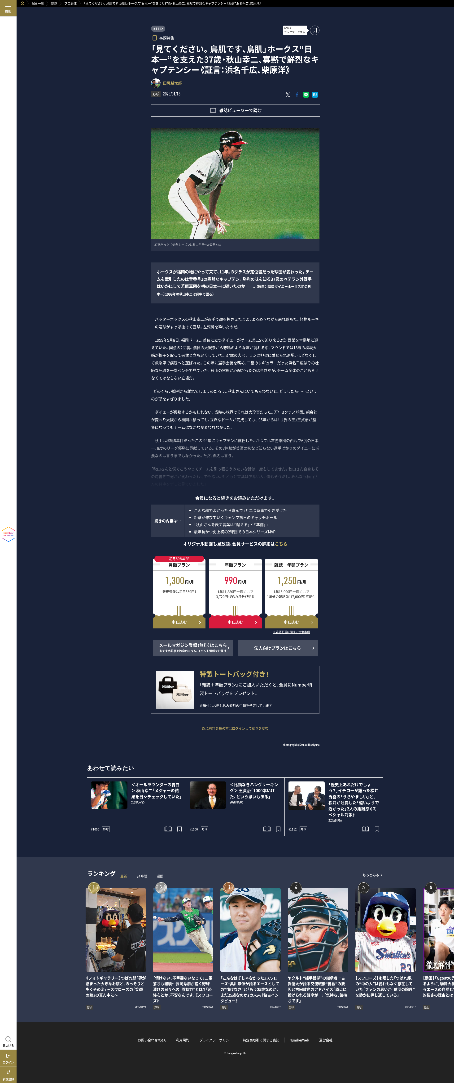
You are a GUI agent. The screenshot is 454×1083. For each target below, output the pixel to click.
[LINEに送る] (306, 94)
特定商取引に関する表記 (261, 1040)
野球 (54, 3)
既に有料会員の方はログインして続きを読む (235, 728)
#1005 (95, 829)
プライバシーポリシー (215, 1040)
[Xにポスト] (288, 94)
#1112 (158, 28)
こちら (281, 544)
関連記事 (447, 1060)
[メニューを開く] (8, 8)
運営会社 (325, 1040)
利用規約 (182, 1040)
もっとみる (370, 875)
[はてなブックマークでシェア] (315, 94)
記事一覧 (38, 3)
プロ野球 (70, 3)
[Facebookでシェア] (297, 94)
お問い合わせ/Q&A (152, 1040)
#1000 (194, 829)
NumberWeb (299, 1040)
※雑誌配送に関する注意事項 (291, 632)
